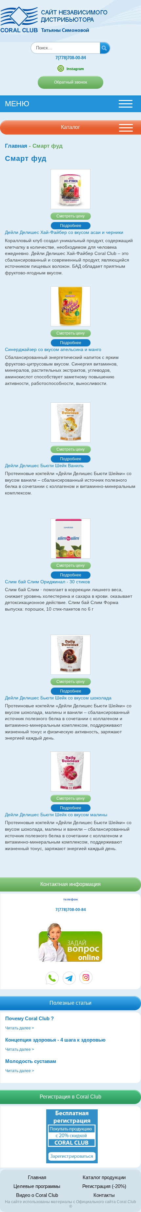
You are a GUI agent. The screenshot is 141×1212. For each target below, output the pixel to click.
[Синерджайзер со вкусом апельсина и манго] (70, 306)
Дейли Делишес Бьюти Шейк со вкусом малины (56, 814)
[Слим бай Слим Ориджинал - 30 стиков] (70, 538)
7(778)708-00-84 (70, 57)
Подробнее (70, 225)
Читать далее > (19, 1028)
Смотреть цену (70, 216)
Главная (16, 146)
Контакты (104, 1195)
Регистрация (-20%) (104, 1186)
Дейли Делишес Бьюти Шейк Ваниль (44, 465)
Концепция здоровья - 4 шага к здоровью (55, 1040)
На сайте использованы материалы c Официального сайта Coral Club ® (70, 1204)
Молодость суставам (30, 1061)
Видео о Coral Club (37, 1195)
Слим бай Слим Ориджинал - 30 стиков (47, 581)
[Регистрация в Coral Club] (72, 1162)
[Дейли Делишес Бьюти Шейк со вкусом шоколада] (70, 655)
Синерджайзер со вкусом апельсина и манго (53, 349)
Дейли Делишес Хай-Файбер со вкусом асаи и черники (64, 232)
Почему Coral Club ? (29, 1018)
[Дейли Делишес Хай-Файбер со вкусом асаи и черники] (70, 189)
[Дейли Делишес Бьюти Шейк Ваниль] (70, 422)
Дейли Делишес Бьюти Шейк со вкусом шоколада (58, 697)
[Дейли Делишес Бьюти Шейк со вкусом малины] (70, 771)
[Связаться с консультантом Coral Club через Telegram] (69, 978)
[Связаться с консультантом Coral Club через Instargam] (85, 982)
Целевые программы (36, 1186)
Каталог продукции (104, 1177)
